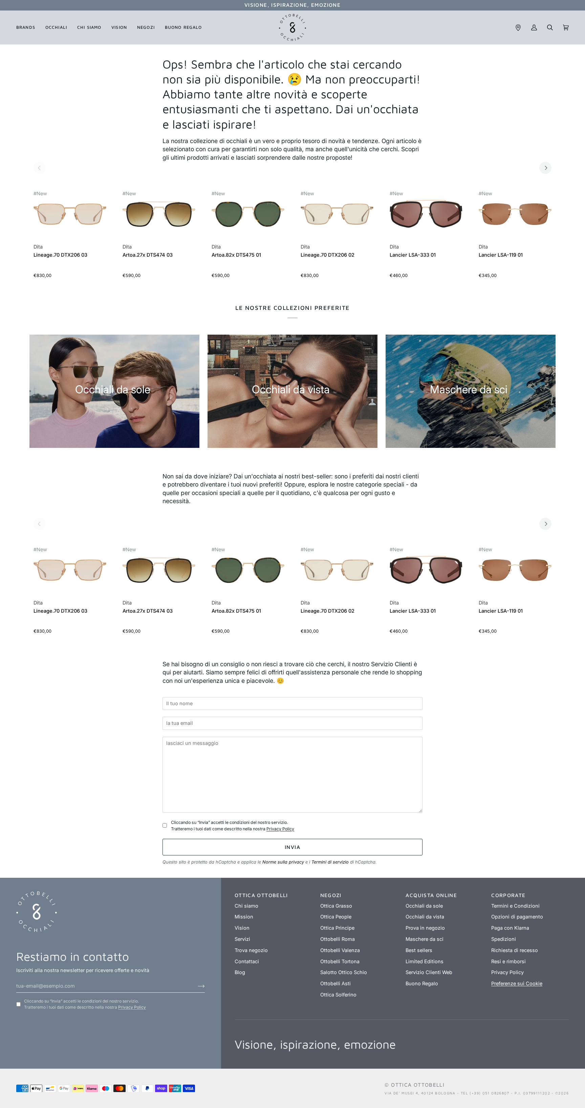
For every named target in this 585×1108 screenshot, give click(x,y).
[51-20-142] (70, 214)
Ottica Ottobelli (418, 1085)
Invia (292, 847)
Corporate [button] (508, 895)
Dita (38, 247)
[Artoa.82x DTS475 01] (248, 218)
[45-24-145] (248, 214)
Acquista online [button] (431, 895)
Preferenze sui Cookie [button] (516, 984)
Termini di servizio (330, 862)
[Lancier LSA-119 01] (515, 218)
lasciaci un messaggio (194, 733)
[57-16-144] (515, 214)
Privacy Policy (280, 828)
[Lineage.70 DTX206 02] (337, 218)
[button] (28, 27)
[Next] (545, 168)
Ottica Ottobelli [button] (261, 895)
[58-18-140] (426, 214)
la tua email (181, 713)
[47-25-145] (159, 214)
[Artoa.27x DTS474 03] (159, 218)
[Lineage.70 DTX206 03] (70, 218)
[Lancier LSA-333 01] (426, 218)
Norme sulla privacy (283, 862)
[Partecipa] (196, 986)
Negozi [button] (331, 895)
